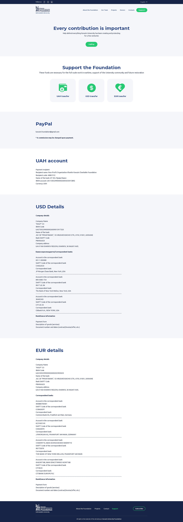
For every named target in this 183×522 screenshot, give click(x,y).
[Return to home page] (44, 507)
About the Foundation (90, 10)
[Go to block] (63, 88)
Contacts (131, 10)
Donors (122, 10)
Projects (114, 10)
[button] (44, 2)
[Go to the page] (43, 8)
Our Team (104, 10)
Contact (106, 509)
